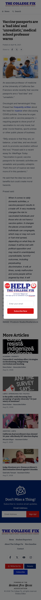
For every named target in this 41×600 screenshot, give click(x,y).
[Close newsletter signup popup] (33, 285)
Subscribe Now (20, 311)
